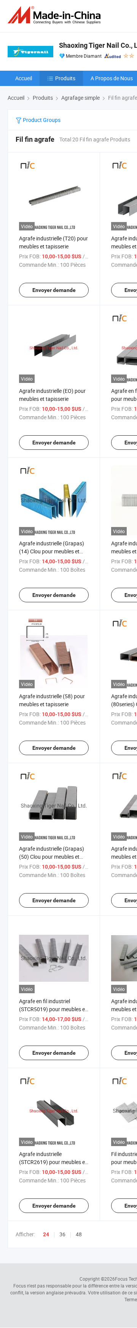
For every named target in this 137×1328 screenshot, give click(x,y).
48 (79, 1234)
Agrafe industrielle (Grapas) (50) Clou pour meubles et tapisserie (51, 856)
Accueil (23, 78)
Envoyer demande (54, 290)
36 (62, 1234)
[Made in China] (56, 15)
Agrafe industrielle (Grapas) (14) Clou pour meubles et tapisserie (51, 551)
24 (46, 1234)
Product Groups (41, 119)
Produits (65, 78)
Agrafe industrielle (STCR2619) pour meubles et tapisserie (53, 1162)
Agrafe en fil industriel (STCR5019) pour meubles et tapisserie (53, 1009)
